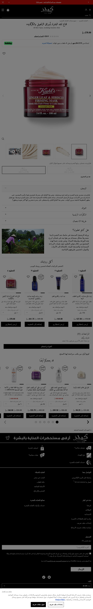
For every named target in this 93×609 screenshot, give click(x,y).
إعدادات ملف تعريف (55, 604)
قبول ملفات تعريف (38, 604)
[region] (46, 598)
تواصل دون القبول (7, 591)
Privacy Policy (60, 600)
